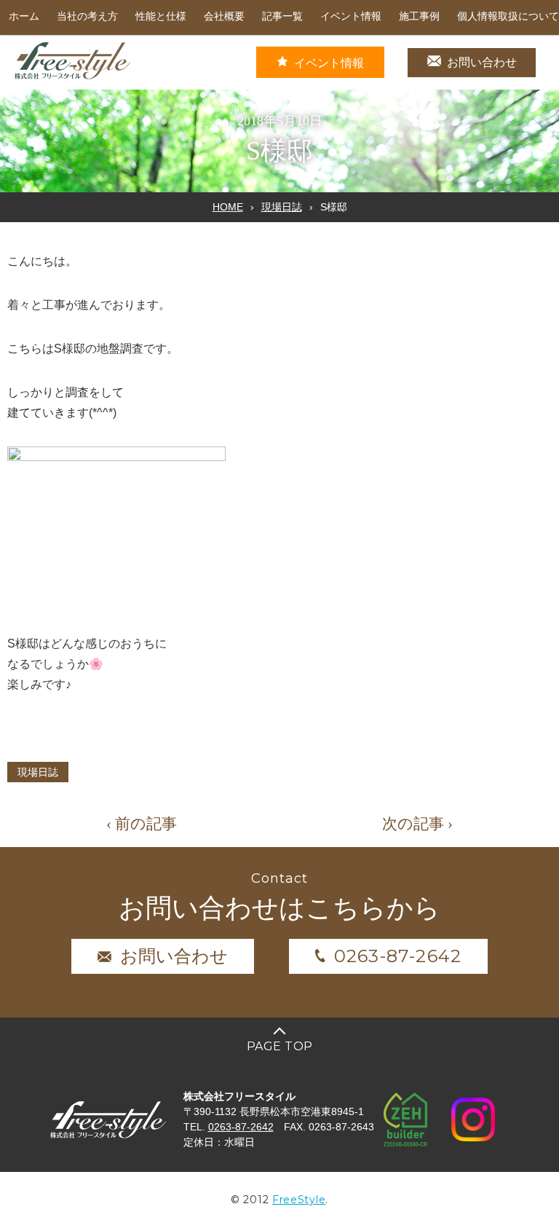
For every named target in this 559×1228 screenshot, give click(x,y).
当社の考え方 (87, 16)
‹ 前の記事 (141, 824)
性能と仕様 (160, 16)
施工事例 (419, 16)
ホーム (24, 16)
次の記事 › (417, 824)
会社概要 (224, 16)
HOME (228, 207)
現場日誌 (281, 207)
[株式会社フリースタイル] (73, 77)
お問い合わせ (482, 62)
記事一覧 (282, 16)
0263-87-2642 (397, 956)
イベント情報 (350, 16)
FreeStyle (298, 1199)
